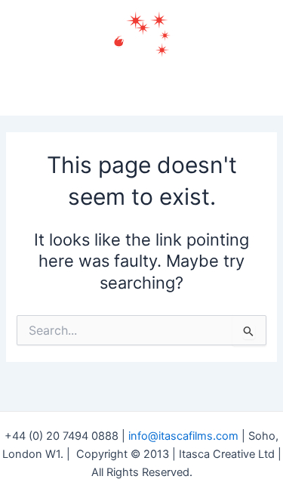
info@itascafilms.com (183, 436)
